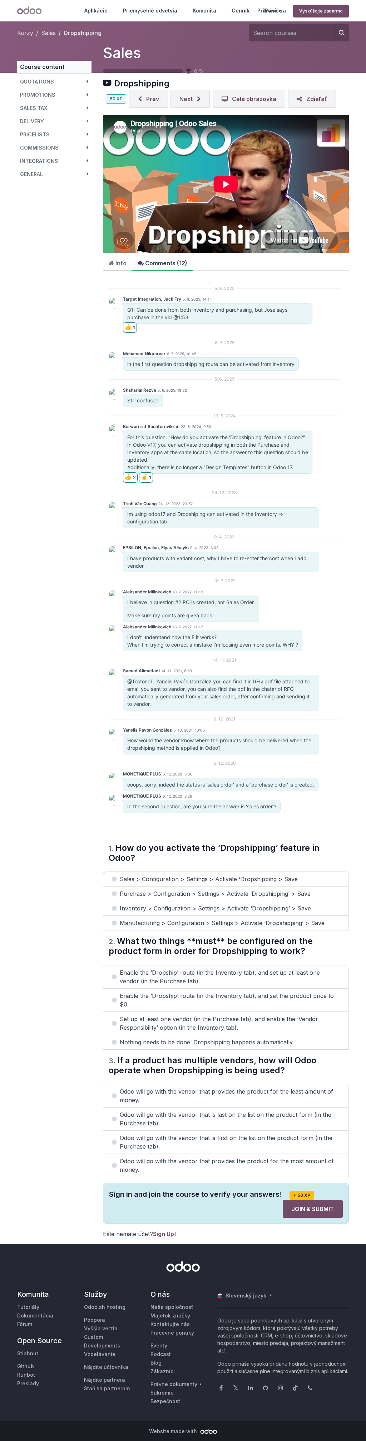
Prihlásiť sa (271, 10)
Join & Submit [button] (313, 1208)
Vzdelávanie (99, 1354)
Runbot (26, 1375)
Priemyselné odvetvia (150, 10)
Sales (122, 53)
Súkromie (162, 1393)
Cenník (240, 10)
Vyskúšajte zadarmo (321, 11)
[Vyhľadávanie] (342, 32)
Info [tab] (120, 263)
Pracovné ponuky (172, 1333)
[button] (54, 81)
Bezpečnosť (165, 1401)
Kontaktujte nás (170, 1324)
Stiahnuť (28, 1353)
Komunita (204, 10)
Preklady (28, 1383)
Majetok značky (170, 1315)
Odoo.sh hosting (104, 1307)
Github (25, 1366)
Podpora (94, 1320)
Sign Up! (164, 1233)
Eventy (158, 1345)
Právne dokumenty (173, 1384)
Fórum (24, 1324)
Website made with (173, 1431)
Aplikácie (96, 10)
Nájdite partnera (104, 1380)
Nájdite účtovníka (106, 1367)
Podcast (160, 1354)
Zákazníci (162, 1371)
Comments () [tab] (165, 263)
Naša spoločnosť (171, 1307)
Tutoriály (28, 1307)
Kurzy (25, 32)
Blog (156, 1363)
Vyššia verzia (101, 1328)
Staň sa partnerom (107, 1388)
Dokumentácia (35, 1315)
